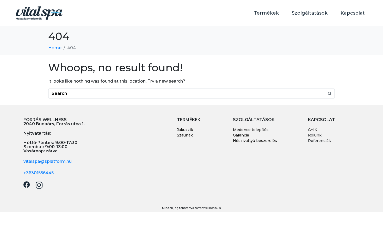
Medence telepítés (251, 129)
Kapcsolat (353, 13)
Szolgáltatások (310, 13)
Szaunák (185, 135)
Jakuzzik (185, 129)
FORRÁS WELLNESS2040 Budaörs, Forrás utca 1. (54, 121)
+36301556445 (38, 172)
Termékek (266, 13)
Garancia (241, 135)
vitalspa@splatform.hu (47, 161)
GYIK (312, 129)
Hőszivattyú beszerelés (255, 140)
